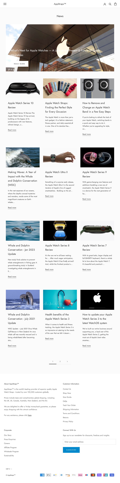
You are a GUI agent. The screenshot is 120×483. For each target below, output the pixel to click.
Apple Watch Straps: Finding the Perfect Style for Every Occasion (58, 107)
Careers (7, 443)
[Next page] (67, 361)
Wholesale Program (11, 451)
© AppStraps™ (10, 475)
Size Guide (67, 397)
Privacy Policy (68, 421)
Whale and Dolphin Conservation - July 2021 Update (21, 319)
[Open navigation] (5, 4)
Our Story (7, 435)
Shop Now (67, 393)
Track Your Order (69, 405)
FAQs (65, 401)
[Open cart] (115, 4)
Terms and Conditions (71, 413)
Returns (65, 417)
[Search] (110, 4)
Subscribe (71, 450)
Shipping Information (71, 409)
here (29, 415)
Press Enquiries (10, 439)
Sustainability (9, 455)
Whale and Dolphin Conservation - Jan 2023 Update (21, 250)
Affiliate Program (10, 447)
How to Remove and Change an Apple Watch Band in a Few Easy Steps (96, 107)
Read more (19, 64)
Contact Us (67, 389)
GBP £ (8, 469)
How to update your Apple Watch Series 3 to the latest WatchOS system (97, 319)
